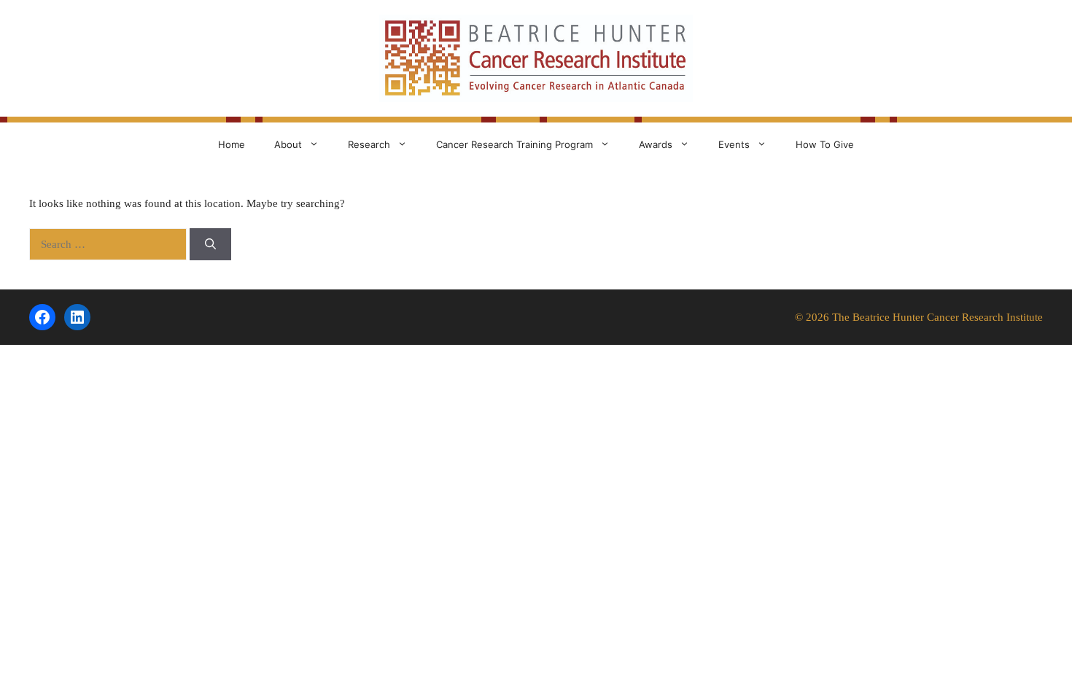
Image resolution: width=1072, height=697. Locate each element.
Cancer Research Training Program (514, 144)
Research (369, 144)
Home (231, 144)
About (288, 144)
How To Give (825, 144)
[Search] (210, 244)
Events (734, 144)
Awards (655, 144)
